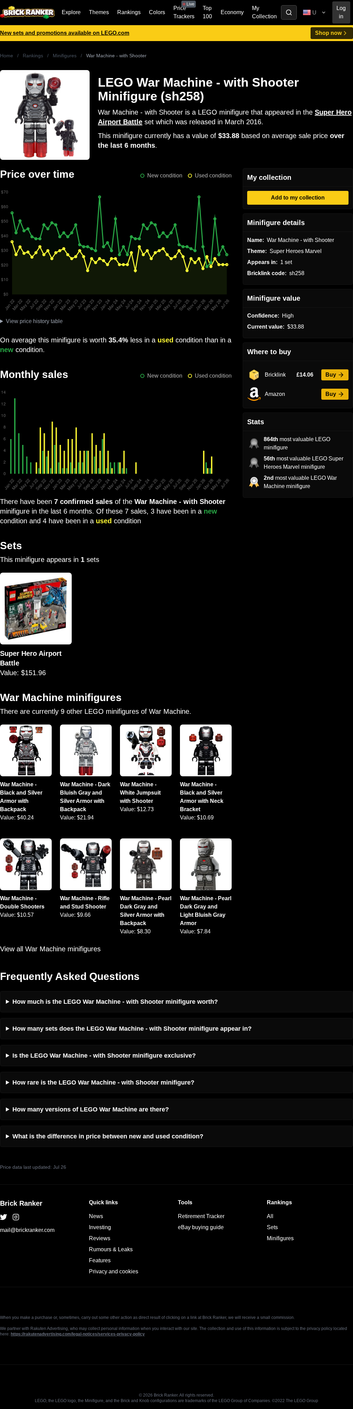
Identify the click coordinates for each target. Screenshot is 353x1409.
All (270, 1216)
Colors (157, 12)
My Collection (264, 12)
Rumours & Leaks (111, 1249)
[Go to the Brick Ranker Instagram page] (15, 1217)
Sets (272, 1227)
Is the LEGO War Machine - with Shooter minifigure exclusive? (104, 1055)
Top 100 (207, 12)
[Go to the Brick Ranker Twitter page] (3, 1217)
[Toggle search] (289, 12)
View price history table (34, 321)
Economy (232, 12)
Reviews (99, 1238)
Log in (341, 12)
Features (100, 1260)
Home (6, 55)
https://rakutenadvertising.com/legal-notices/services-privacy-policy (78, 1334)
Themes (99, 12)
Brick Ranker (21, 1203)
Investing (100, 1227)
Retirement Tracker (201, 1216)
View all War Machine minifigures (50, 949)
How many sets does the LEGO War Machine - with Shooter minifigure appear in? (132, 1028)
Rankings (129, 12)
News (96, 1216)
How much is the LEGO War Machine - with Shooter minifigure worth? (115, 1001)
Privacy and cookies (113, 1271)
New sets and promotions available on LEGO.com (64, 33)
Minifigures (65, 55)
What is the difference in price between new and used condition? (107, 1136)
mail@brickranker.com (27, 1230)
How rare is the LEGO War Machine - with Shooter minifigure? (103, 1082)
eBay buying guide (201, 1227)
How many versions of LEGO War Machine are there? (90, 1109)
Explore (71, 12)
